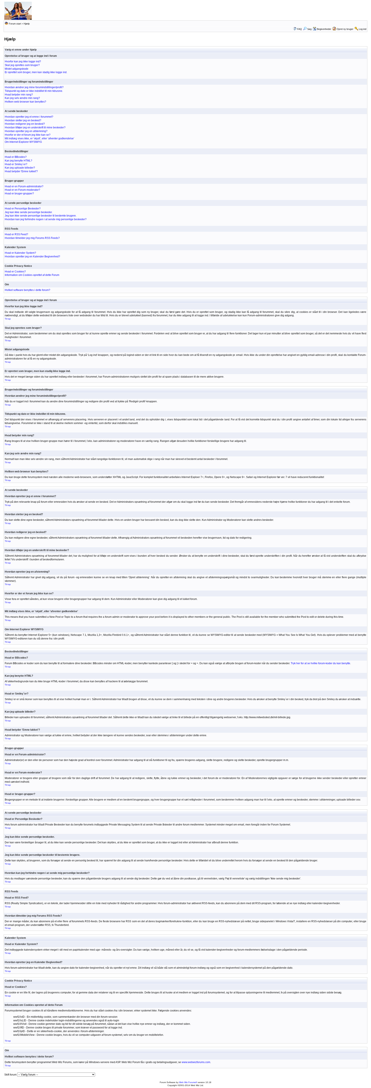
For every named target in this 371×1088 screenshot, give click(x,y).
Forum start (15, 23)
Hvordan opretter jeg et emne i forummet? (29, 116)
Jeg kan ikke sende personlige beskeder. (28, 212)
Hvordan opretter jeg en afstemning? (26, 131)
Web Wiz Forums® (188, 1082)
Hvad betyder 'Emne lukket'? (21, 171)
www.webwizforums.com (196, 1062)
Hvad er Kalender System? (20, 252)
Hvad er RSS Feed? (16, 234)
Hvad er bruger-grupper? (19, 193)
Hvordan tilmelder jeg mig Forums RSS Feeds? (32, 238)
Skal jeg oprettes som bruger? (22, 65)
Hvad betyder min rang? (19, 94)
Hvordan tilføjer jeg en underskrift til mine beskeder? (35, 127)
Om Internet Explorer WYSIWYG (23, 141)
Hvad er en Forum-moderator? (22, 189)
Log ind (362, 29)
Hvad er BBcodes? (16, 156)
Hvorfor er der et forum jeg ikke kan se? (27, 134)
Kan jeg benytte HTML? (18, 160)
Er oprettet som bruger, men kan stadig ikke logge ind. (36, 72)
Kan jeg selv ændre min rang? (22, 98)
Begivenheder (324, 29)
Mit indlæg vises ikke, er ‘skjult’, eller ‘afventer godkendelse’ (39, 138)
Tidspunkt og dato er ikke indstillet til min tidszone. (34, 90)
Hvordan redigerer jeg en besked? (25, 123)
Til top (8, 319)
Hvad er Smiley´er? (16, 164)
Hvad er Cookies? (15, 271)
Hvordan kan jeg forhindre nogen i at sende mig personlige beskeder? (46, 219)
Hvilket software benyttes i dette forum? (27, 290)
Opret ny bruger (345, 29)
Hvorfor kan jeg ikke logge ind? (23, 61)
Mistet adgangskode (16, 68)
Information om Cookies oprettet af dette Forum (32, 275)
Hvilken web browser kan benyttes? (25, 101)
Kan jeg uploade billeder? (20, 167)
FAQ (299, 29)
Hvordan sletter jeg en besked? (23, 120)
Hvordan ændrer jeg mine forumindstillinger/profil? (34, 87)
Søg (309, 29)
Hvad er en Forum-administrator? (24, 186)
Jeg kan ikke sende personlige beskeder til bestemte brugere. (40, 215)
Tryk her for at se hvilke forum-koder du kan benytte (320, 663)
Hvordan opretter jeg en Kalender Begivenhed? (32, 256)
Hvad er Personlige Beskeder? (23, 208)
